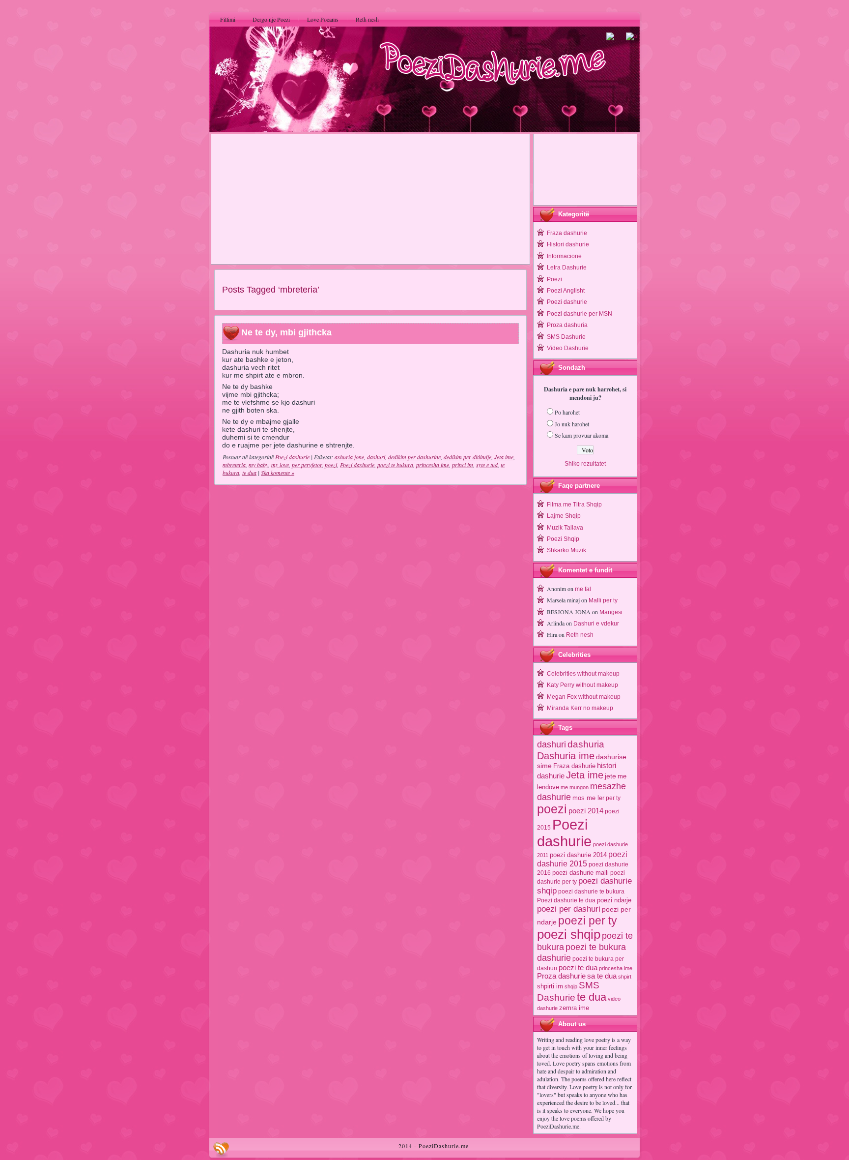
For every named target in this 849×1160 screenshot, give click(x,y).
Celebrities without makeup (583, 673)
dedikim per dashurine (414, 457)
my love (280, 465)
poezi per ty (587, 920)
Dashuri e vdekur (596, 623)
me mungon (575, 787)
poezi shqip (568, 934)
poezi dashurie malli (580, 872)
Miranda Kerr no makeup (580, 708)
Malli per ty (603, 600)
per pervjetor (307, 465)
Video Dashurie (568, 348)
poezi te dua (578, 967)
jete (610, 776)
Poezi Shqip (563, 538)
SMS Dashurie (566, 336)
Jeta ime (503, 457)
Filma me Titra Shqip (574, 504)
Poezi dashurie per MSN (579, 313)
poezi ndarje (614, 900)
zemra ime (574, 1007)
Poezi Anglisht (566, 290)
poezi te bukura (395, 465)
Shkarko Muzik (566, 550)
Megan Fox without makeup (584, 696)
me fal (583, 589)
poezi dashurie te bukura (591, 891)
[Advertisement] (370, 199)
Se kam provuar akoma (581, 435)
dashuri (376, 457)
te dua (249, 472)
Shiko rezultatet (585, 463)
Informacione (564, 256)
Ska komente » (277, 472)
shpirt (624, 977)
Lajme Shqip (564, 515)
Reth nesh (580, 634)
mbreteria (234, 465)
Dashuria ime (565, 755)
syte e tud (487, 465)
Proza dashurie (561, 976)
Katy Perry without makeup (582, 685)
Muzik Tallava (565, 527)
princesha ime (432, 465)
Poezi (554, 279)
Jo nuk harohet (572, 424)
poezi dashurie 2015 (582, 859)
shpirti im (550, 986)
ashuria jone (349, 457)
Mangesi (611, 612)
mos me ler (588, 798)
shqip (571, 986)
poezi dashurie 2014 (578, 855)
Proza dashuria (567, 325)
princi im (462, 465)
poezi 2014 (585, 810)
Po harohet (567, 412)
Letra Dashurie (567, 267)
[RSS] (221, 1150)
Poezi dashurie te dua (566, 900)
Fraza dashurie (567, 233)
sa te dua (602, 976)
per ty (613, 798)
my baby (258, 465)
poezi (331, 465)
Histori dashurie (568, 244)
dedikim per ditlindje (467, 457)
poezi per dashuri (568, 909)
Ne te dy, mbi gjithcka (286, 333)
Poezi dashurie (292, 457)
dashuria (585, 744)
